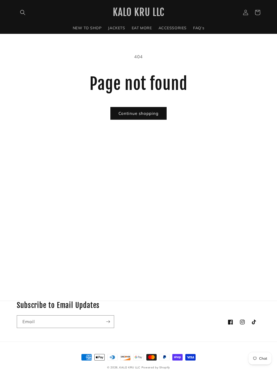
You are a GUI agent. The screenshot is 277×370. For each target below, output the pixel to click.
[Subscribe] (108, 321)
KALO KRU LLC (129, 367)
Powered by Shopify (155, 367)
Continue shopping (138, 113)
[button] (23, 12)
